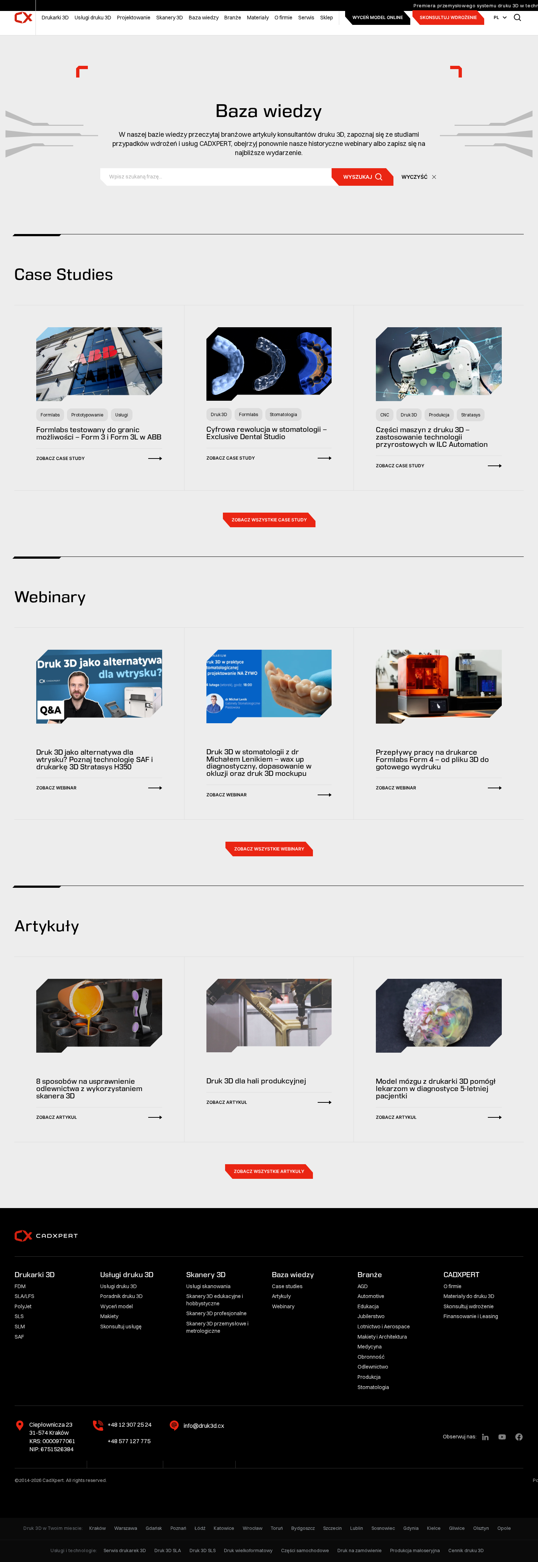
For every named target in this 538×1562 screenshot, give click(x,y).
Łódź (200, 1528)
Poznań (178, 1528)
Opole (504, 1528)
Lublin (356, 1528)
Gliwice (457, 1528)
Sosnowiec (383, 1528)
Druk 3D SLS (203, 1550)
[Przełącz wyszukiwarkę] (517, 17)
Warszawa (125, 1528)
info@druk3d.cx (204, 1425)
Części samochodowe (305, 1550)
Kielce (434, 1528)
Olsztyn (481, 1528)
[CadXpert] (24, 17)
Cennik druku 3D (466, 1550)
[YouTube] (502, 1437)
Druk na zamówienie (359, 1550)
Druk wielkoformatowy (248, 1550)
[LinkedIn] (485, 1437)
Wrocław (252, 1528)
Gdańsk (154, 1528)
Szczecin (332, 1528)
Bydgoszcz (303, 1528)
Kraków (97, 1528)
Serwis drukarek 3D (125, 1550)
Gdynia (411, 1528)
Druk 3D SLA (167, 1550)
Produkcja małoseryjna (415, 1550)
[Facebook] (519, 1437)
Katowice (224, 1528)
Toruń (277, 1528)
